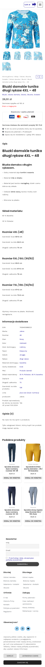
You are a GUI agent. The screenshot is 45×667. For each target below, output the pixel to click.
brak (21, 367)
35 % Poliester (25, 374)
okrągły (22, 355)
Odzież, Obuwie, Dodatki (30, 94)
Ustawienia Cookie (30, 656)
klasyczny (23, 351)
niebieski (23, 343)
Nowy (22, 339)
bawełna (23, 363)
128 (21, 387)
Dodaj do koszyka (12, 478)
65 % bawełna (37, 374)
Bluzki (24, 79)
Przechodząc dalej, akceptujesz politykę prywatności (20, 559)
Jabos (22, 331)
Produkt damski (26, 371)
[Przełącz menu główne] (40, 4)
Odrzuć (10, 656)
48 (20, 335)
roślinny (23, 347)
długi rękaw (24, 359)
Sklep (16, 76)
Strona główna (7, 76)
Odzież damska (14, 79)
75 (20, 382)
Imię (7, 543)
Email (8, 550)
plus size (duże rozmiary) (29, 393)
